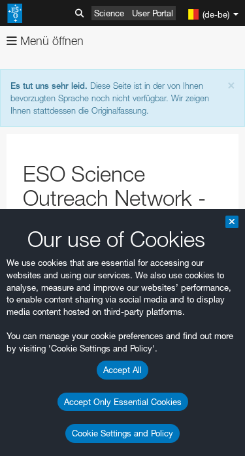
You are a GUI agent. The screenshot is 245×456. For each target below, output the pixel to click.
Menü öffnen (50, 41)
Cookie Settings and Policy (122, 433)
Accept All (122, 370)
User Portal (152, 13)
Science (109, 13)
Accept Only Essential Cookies (123, 402)
